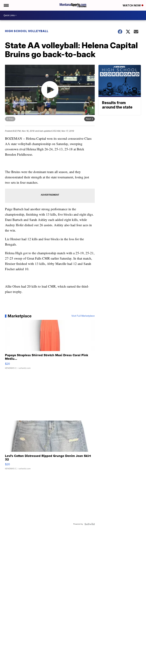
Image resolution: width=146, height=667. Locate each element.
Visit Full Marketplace (83, 316)
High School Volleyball (26, 31)
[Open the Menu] (6, 5)
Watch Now (132, 5)
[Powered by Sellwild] (89, 524)
